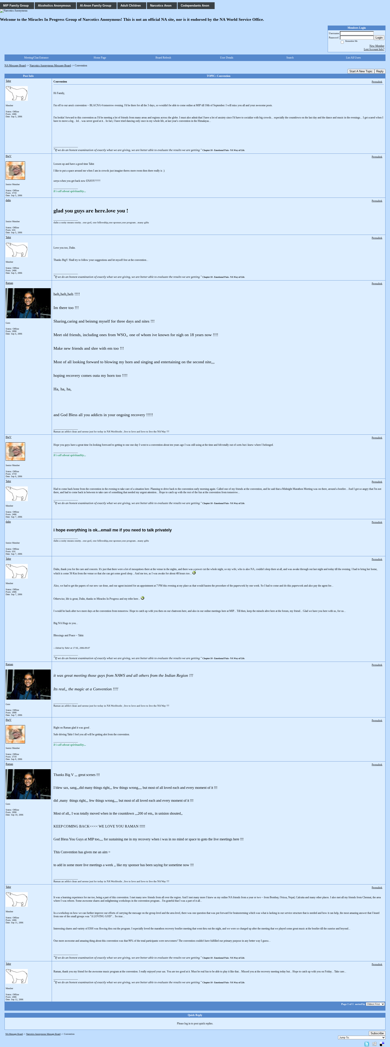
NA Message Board (15, 65)
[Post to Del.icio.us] (381, 1043)
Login (379, 37)
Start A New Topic (361, 71)
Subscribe (377, 1033)
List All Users (353, 57)
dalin (8, 200)
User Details (226, 57)
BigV (9, 156)
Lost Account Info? (374, 49)
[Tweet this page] (366, 1043)
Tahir (8, 81)
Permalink (377, 81)
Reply (380, 71)
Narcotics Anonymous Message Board (50, 65)
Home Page (100, 57)
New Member (376, 45)
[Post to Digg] (374, 1043)
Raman (9, 283)
